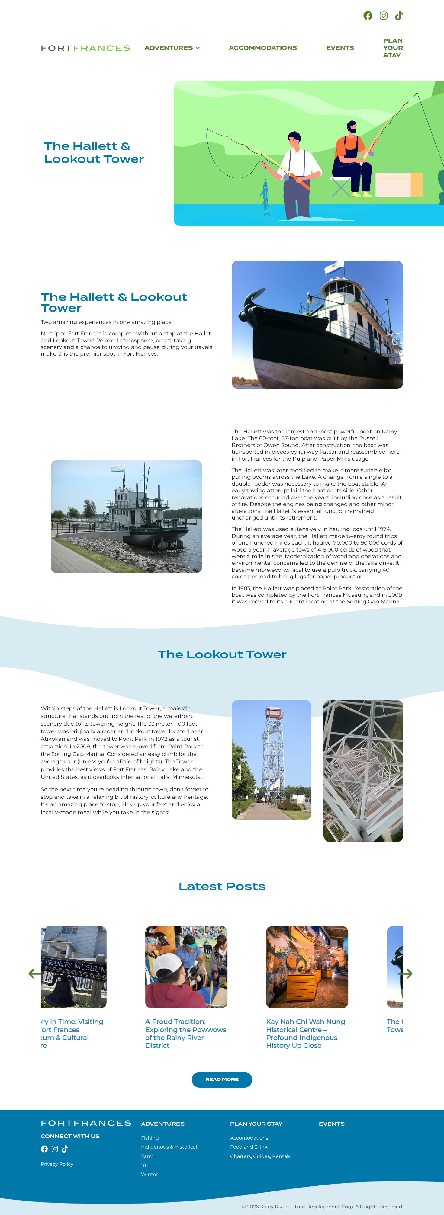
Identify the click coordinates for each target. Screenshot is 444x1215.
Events (332, 1124)
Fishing (150, 1138)
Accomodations (249, 1138)
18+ (145, 1165)
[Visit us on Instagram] (384, 15)
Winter (149, 1174)
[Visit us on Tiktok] (399, 15)
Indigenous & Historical (169, 1147)
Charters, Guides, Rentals (260, 1156)
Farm (147, 1156)
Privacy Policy (57, 1164)
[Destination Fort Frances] (85, 48)
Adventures (163, 1124)
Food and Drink (249, 1147)
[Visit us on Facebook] (367, 15)
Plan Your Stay (256, 1124)
